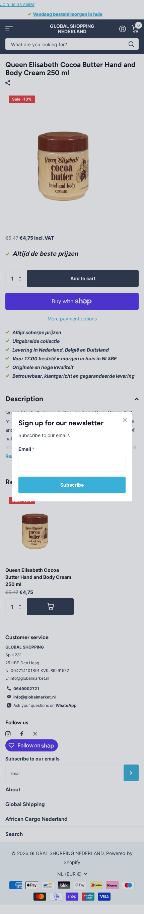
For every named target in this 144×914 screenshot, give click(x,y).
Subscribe (72, 485)
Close (125, 419)
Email (26, 449)
